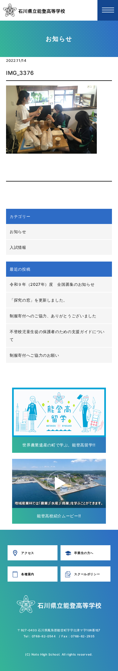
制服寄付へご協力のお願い (34, 355)
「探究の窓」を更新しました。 (38, 300)
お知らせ (18, 231)
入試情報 (18, 247)
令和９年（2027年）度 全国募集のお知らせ (52, 284)
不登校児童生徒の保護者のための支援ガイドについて (57, 335)
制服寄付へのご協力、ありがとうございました (53, 315)
